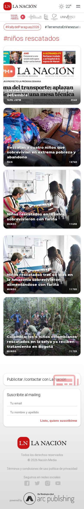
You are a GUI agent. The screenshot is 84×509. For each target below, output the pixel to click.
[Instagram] (47, 483)
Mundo (11, 224)
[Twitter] (37, 483)
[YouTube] (57, 483)
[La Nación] (20, 6)
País (10, 162)
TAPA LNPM (14, 100)
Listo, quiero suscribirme (58, 420)
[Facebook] (26, 483)
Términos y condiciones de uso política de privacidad (42, 468)
